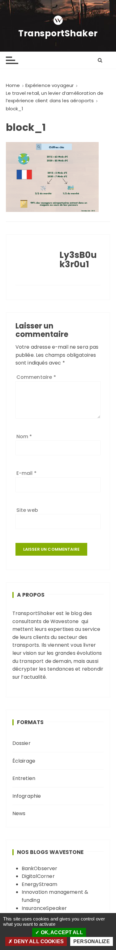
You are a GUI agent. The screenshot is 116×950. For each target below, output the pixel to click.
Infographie (26, 796)
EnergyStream (40, 884)
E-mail (26, 473)
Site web (27, 510)
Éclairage (23, 760)
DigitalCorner (38, 876)
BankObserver (40, 868)
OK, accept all (61, 932)
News (19, 813)
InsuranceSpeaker (44, 908)
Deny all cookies (38, 941)
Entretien (23, 778)
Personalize (91, 941)
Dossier (21, 743)
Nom (24, 436)
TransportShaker (58, 33)
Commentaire (36, 377)
